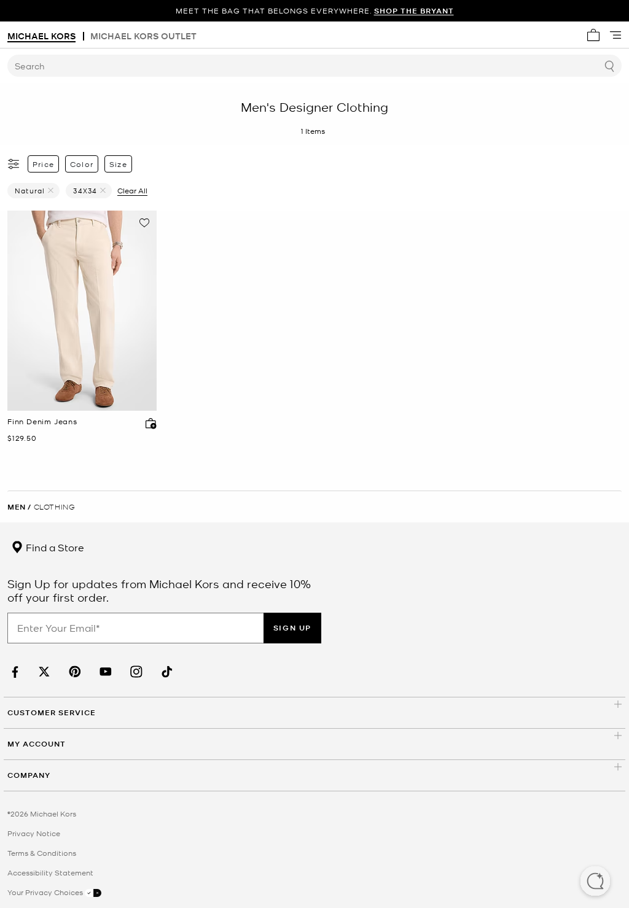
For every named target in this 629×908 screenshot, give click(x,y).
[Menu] (615, 35)
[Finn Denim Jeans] (82, 311)
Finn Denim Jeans (42, 421)
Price (43, 164)
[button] (595, 882)
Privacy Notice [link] (33, 833)
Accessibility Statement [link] (50, 872)
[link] (13, 672)
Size (118, 164)
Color (81, 164)
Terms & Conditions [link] (41, 853)
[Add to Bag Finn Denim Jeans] (148, 423)
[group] (314, 11)
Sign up (292, 628)
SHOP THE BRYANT (414, 11)
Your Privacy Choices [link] (46, 892)
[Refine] (14, 164)
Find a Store (53, 547)
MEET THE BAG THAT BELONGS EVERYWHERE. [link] (315, 11)
